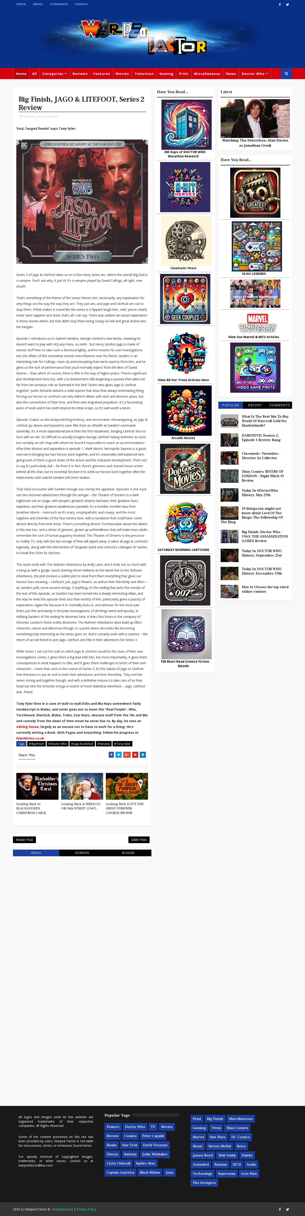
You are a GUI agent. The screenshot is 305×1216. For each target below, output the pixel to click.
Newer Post (24, 840)
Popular (230, 405)
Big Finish (215, 1119)
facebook (82, 853)
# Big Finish (36, 744)
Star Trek (129, 1145)
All (34, 73)
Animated (201, 1164)
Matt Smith (227, 1155)
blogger (128, 853)
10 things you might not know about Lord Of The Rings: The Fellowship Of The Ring (252, 515)
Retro (241, 1146)
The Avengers (204, 1183)
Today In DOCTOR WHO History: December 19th (262, 571)
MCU (237, 1164)
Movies (122, 73)
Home (21, 4)
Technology (202, 1173)
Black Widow (150, 1172)
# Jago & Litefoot (82, 744)
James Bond (203, 1155)
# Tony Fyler (122, 744)
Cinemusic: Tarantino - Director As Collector (261, 455)
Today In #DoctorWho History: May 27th (260, 492)
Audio (251, 1164)
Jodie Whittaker (155, 1154)
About (38, 4)
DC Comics (240, 1137)
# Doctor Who (57, 744)
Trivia (216, 1128)
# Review (104, 744)
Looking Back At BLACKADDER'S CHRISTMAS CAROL (31, 808)
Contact (81, 4)
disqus (36, 853)
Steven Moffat (219, 1146)
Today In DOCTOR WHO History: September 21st (262, 553)
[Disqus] (82, 916)
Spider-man (145, 1163)
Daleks (247, 1155)
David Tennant (155, 1145)
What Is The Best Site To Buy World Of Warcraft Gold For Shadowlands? (265, 421)
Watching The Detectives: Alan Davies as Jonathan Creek (255, 143)
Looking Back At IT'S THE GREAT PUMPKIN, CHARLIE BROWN (125, 808)
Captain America (120, 1172)
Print (183, 73)
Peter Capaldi (153, 1136)
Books (112, 1145)
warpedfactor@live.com (36, 1165)
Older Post (139, 840)
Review (113, 1136)
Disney (112, 1154)
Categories (52, 73)
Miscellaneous (207, 73)
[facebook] (279, 4)
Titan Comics (237, 1128)
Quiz (169, 1172)
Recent (255, 405)
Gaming (166, 73)
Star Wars (218, 1137)
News (231, 73)
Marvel (198, 1137)
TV (153, 1127)
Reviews (80, 73)
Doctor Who (253, 73)
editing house (27, 727)
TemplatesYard (62, 1209)
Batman (130, 1154)
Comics (130, 1136)
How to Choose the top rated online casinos (265, 589)
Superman (227, 1173)
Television (144, 73)
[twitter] (287, 4)
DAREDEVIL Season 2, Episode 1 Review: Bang (261, 437)
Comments (59, 4)
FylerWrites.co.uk (30, 738)
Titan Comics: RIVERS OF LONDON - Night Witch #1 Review (263, 476)
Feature (113, 1127)
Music (198, 1146)
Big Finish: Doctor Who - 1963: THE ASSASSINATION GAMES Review (265, 536)
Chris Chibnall (118, 1163)
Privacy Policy (86, 1209)
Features (101, 73)
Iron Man (249, 1173)
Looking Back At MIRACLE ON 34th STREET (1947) (80, 806)
